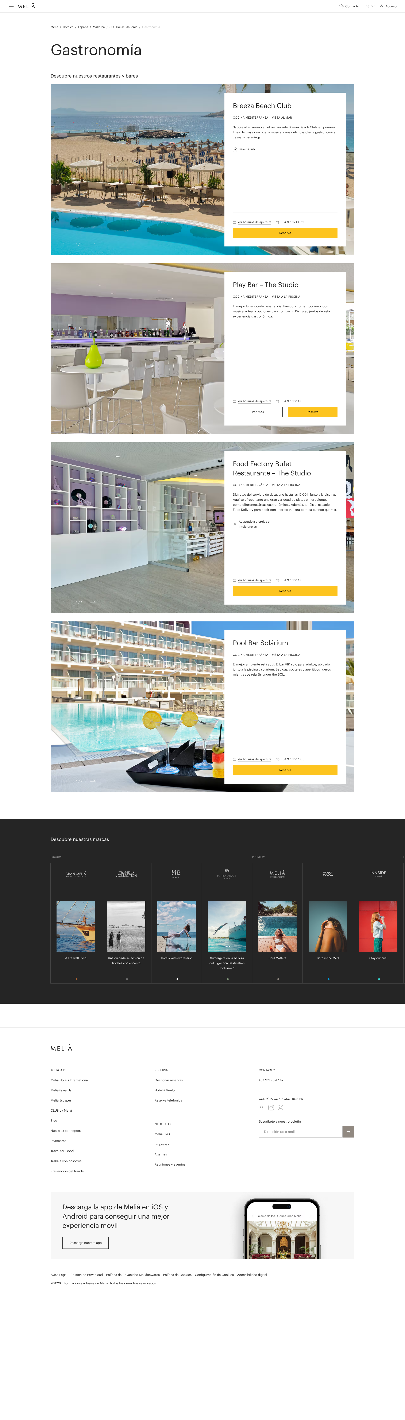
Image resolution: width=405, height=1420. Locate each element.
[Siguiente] (92, 244)
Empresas (162, 1144)
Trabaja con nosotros (66, 1161)
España (83, 27)
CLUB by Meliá (61, 1110)
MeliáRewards (61, 1090)
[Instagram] (271, 1108)
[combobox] (370, 6)
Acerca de (59, 1070)
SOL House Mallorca (123, 27)
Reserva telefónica (168, 1100)
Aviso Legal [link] (59, 1275)
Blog (54, 1121)
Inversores (58, 1141)
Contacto (267, 1070)
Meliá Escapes (61, 1100)
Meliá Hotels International (70, 1080)
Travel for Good (62, 1151)
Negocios (163, 1124)
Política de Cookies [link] (177, 1275)
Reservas (162, 1070)
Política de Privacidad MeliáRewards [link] (133, 1275)
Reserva (285, 233)
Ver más (258, 412)
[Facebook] (262, 1108)
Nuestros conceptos (66, 1131)
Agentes (161, 1154)
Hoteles (68, 27)
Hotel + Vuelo (165, 1090)
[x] (280, 1108)
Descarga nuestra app (85, 1243)
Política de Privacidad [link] (87, 1275)
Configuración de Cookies (214, 1275)
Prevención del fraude (67, 1171)
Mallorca (99, 27)
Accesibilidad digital (252, 1275)
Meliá (54, 27)
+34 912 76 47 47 (271, 1080)
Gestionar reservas (169, 1080)
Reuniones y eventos (170, 1164)
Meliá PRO (162, 1134)
